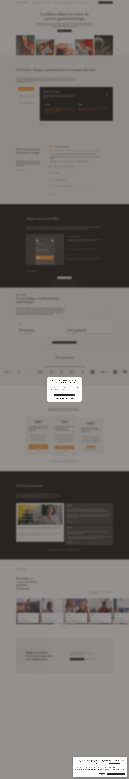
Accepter (111, 773)
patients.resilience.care (61, 389)
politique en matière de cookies (114, 763)
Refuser (120, 773)
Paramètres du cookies (102, 774)
